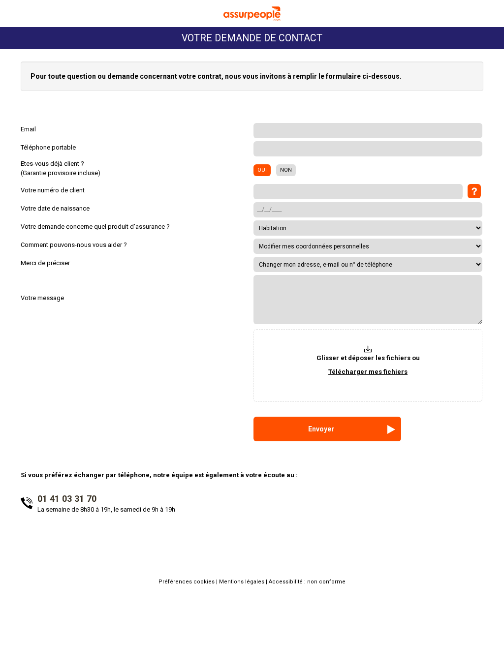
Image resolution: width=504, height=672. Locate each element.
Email (28, 129)
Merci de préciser (45, 263)
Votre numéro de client (53, 190)
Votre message (42, 298)
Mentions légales (242, 582)
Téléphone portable (48, 147)
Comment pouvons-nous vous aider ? (74, 244)
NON (286, 170)
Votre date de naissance (55, 208)
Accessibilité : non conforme (307, 582)
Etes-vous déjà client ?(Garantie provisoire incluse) (60, 168)
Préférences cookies (187, 582)
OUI (262, 170)
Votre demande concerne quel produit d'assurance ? (95, 226)
